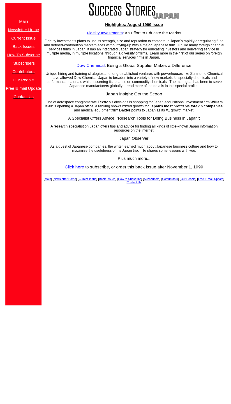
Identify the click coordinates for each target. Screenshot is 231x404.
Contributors (170, 179)
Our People (23, 80)
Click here (74, 167)
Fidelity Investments (105, 33)
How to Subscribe (129, 179)
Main (48, 179)
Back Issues (107, 179)
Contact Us (134, 182)
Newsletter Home (65, 179)
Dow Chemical (90, 65)
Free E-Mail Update (210, 179)
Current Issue (23, 38)
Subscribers (151, 179)
